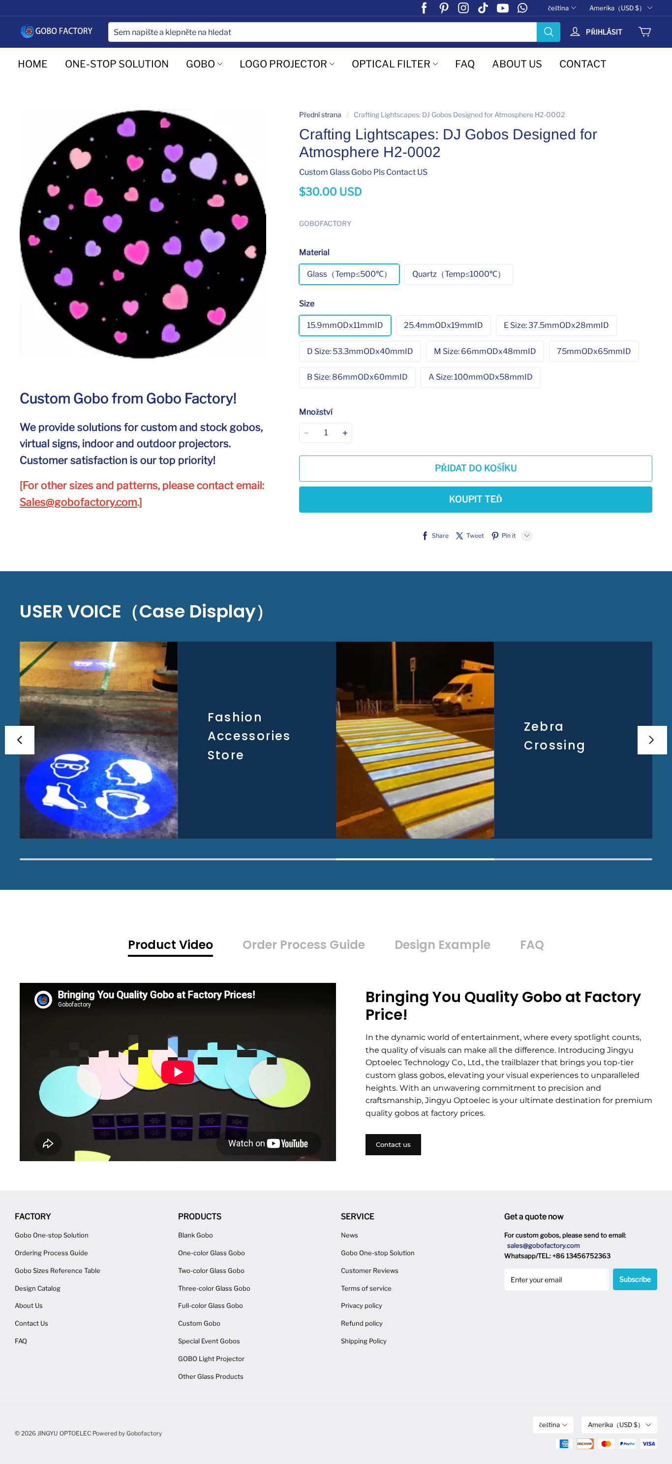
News (349, 1235)
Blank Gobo (195, 1235)
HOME (33, 64)
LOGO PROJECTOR (283, 64)
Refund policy (362, 1323)
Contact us (393, 1144)
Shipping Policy (364, 1341)
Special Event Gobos (209, 1341)
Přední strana (320, 114)
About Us (29, 1305)
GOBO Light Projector (211, 1359)
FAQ (465, 64)
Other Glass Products (211, 1376)
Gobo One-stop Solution (52, 1235)
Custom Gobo (199, 1323)
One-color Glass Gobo (211, 1253)
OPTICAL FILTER (391, 64)
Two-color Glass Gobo (211, 1270)
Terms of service (366, 1288)
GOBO (200, 64)
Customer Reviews (369, 1270)
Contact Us (31, 1323)
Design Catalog (38, 1288)
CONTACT (583, 64)
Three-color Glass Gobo (214, 1288)
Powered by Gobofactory (127, 1433)
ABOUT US (517, 64)
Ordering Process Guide (51, 1253)
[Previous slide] (19, 740)
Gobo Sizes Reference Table (57, 1270)
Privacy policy (361, 1305)
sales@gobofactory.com (543, 1245)
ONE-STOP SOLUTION (117, 64)
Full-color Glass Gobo (210, 1305)
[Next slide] (652, 740)
